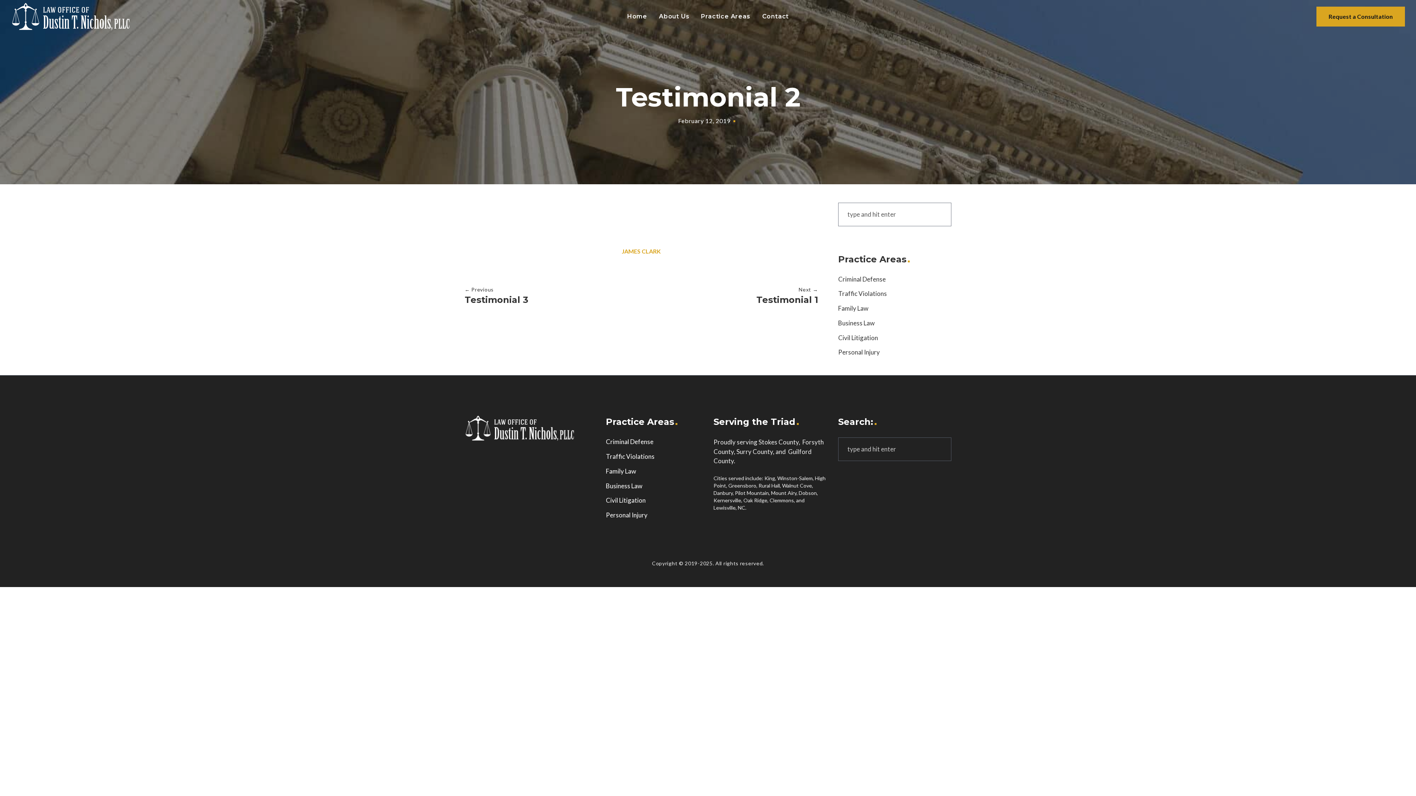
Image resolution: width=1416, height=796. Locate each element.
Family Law (853, 308)
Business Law (856, 323)
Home (637, 16)
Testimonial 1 (787, 299)
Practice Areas (725, 16)
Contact (775, 16)
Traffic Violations (862, 293)
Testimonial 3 (496, 299)
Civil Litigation (858, 338)
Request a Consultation (1361, 16)
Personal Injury (859, 352)
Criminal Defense (862, 279)
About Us (674, 16)
